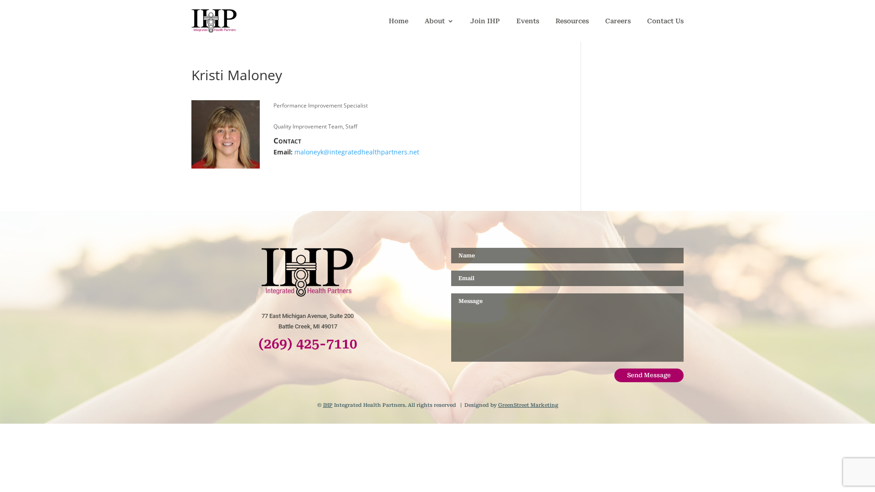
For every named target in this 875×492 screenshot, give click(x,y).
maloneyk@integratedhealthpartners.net (356, 152)
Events (527, 21)
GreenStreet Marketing (528, 405)
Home (398, 21)
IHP (328, 405)
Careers (618, 21)
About (435, 21)
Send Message (649, 375)
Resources (572, 21)
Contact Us (665, 21)
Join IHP (485, 21)
